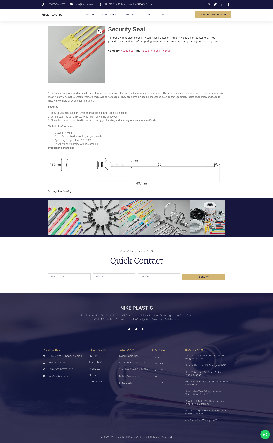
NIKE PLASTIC (52, 15)
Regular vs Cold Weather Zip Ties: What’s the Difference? (204, 402)
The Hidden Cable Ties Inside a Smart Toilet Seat (207, 383)
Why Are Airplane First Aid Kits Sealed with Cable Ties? (207, 412)
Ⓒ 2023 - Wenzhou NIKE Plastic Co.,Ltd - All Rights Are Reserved (136, 437)
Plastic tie (147, 50)
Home (90, 14)
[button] (208, 4)
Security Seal (162, 50)
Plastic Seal (127, 50)
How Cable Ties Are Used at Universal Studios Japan (207, 373)
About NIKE (109, 14)
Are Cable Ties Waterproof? (201, 420)
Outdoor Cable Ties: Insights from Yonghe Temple (205, 357)
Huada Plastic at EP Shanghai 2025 (205, 365)
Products (130, 14)
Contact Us (166, 14)
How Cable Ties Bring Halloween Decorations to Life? (204, 393)
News (147, 14)
